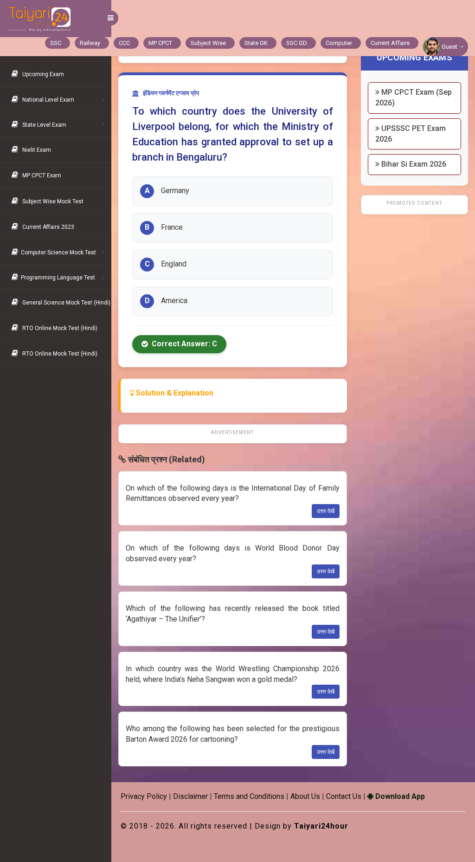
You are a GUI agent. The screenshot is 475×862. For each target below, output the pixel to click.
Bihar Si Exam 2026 (412, 164)
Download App (399, 796)
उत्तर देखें (325, 511)
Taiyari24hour (321, 826)
